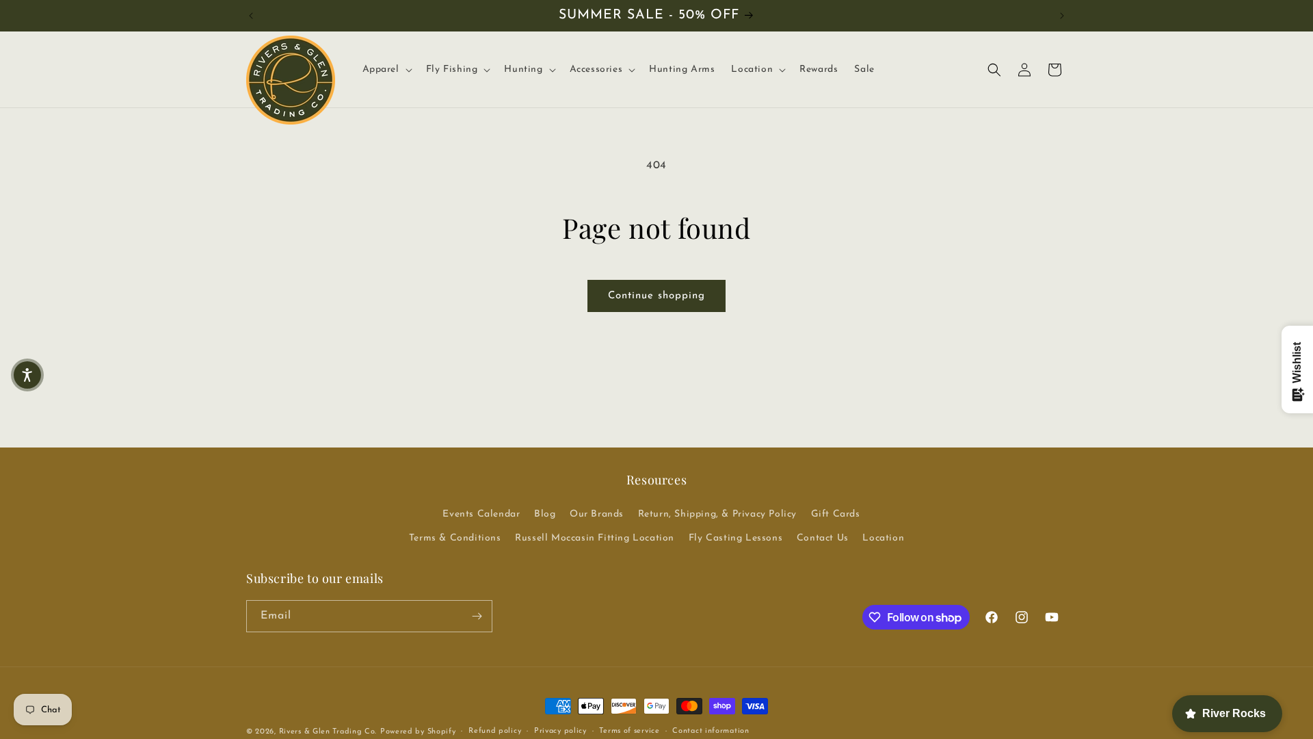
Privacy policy (560, 731)
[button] (386, 69)
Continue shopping (656, 296)
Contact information (710, 731)
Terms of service (629, 731)
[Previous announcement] (251, 16)
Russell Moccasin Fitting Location (594, 538)
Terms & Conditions (455, 538)
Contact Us (823, 538)
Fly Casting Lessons (735, 538)
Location (883, 538)
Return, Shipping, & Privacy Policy (717, 514)
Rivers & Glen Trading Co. (328, 732)
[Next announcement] (1062, 16)
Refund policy (494, 731)
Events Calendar (481, 514)
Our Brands (597, 514)
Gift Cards (835, 514)
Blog (544, 514)
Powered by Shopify (418, 732)
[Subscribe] (477, 616)
